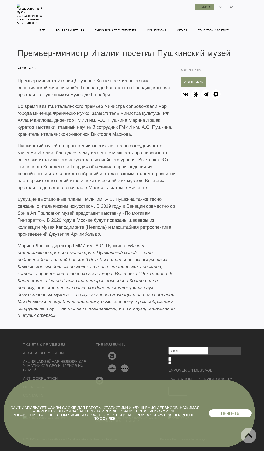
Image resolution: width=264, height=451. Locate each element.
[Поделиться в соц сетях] (242, 7)
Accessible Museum (43, 353)
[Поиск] (189, 7)
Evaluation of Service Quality (200, 379)
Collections (156, 30)
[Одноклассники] (195, 94)
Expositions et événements (115, 30)
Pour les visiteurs (70, 30)
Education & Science (213, 30)
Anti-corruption (40, 378)
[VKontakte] (112, 356)
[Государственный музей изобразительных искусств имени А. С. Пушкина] (29, 23)
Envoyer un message (190, 370)
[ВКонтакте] (185, 94)
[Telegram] (205, 94)
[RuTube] (125, 368)
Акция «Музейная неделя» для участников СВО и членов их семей (54, 365)
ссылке (108, 419)
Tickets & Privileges (44, 345)
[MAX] (216, 94)
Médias (182, 30)
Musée (40, 30)
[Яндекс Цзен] (112, 368)
